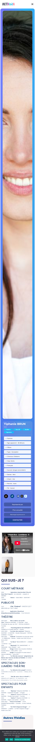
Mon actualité (17, 510)
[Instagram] (22, 496)
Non (11, 739)
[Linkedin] (25, 496)
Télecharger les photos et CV (17, 514)
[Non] (33, 736)
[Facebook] (18, 496)
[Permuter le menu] (32, 4)
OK (7, 739)
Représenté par (17, 504)
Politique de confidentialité (22, 739)
